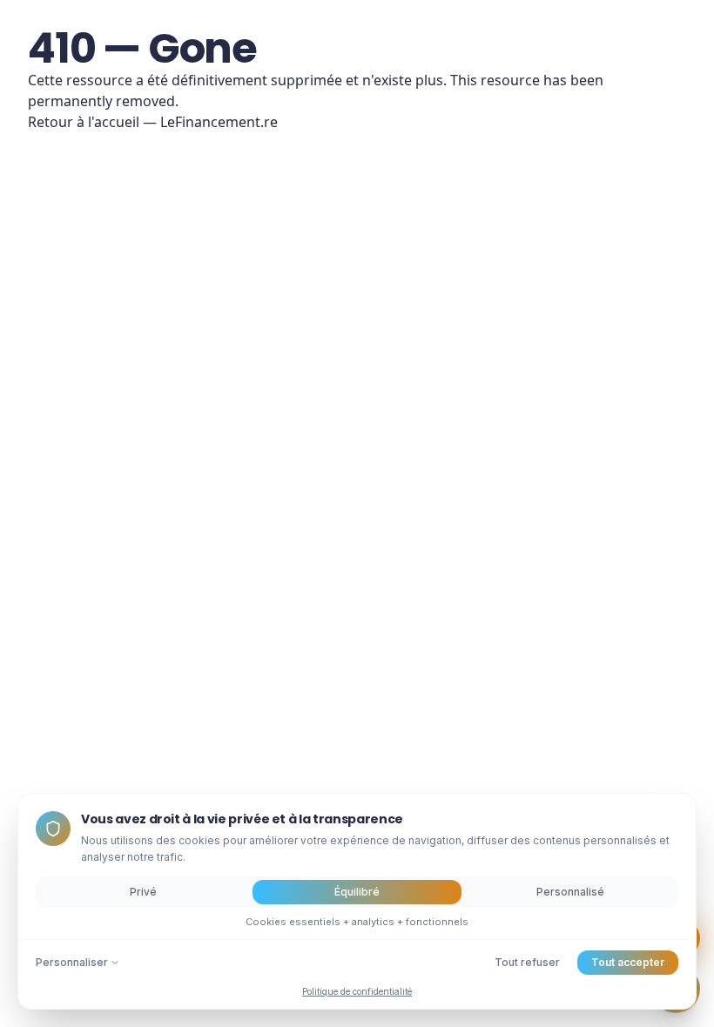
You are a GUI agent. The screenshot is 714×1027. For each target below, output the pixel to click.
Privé (143, 891)
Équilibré (357, 891)
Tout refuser (527, 962)
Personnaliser (72, 962)
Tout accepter (627, 962)
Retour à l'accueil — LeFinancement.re (153, 121)
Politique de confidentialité (357, 991)
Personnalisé (570, 891)
